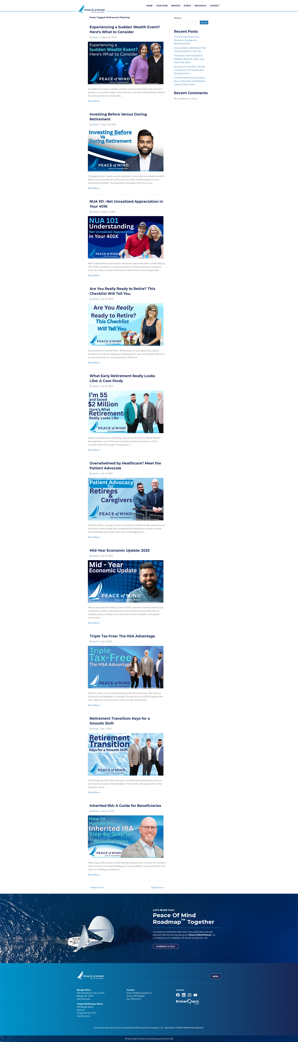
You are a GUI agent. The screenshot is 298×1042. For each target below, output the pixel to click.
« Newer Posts (97, 887)
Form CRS (168, 1038)
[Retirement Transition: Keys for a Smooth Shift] (125, 753)
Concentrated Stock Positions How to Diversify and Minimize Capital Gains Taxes (189, 81)
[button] (166, 946)
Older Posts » (158, 887)
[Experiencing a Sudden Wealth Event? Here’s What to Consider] (125, 62)
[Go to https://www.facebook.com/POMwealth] (178, 995)
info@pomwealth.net (142, 992)
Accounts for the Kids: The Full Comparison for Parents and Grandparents (189, 70)
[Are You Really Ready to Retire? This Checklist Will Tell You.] (125, 324)
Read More (94, 100)
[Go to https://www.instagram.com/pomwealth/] (189, 995)
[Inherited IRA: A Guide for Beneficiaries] (125, 836)
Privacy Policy (131, 1038)
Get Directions (83, 998)
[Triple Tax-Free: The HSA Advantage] (125, 666)
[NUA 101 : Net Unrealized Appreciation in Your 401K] (125, 237)
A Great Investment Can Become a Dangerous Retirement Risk (186, 40)
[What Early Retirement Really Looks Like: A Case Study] (125, 411)
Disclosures (157, 1038)
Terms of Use (145, 1038)
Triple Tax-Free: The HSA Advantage (122, 636)
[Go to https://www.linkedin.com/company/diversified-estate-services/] (183, 995)
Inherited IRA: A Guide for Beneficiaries (125, 806)
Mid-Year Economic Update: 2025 (120, 550)
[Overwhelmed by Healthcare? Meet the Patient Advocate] (125, 498)
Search (177, 17)
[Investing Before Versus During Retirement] (125, 149)
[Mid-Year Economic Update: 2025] (125, 581)
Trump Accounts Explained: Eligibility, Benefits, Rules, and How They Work (189, 59)
